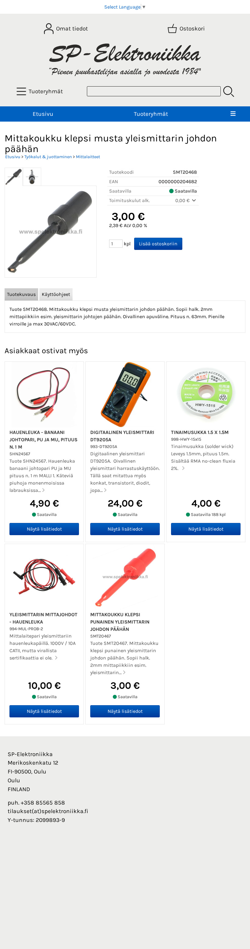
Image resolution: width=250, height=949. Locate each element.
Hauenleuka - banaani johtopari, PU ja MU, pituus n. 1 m (43, 439)
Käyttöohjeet (56, 294)
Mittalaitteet (88, 156)
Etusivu (43, 113)
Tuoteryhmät (151, 113)
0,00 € (183, 200)
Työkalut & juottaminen (48, 156)
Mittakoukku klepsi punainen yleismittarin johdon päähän (119, 622)
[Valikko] (233, 114)
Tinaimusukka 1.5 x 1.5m (200, 432)
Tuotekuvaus (21, 294)
